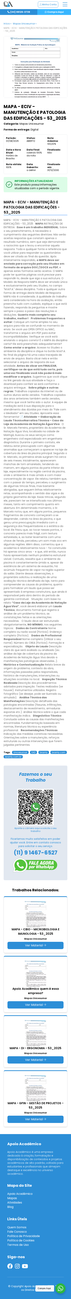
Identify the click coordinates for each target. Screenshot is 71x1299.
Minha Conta (49, 4)
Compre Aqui (55, 11)
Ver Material (34, 945)
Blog (10, 1207)
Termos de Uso (18, 1245)
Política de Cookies (20, 1240)
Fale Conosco (17, 1232)
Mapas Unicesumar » (25, 23)
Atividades (14, 1202)
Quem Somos (16, 1227)
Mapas (12, 1198)
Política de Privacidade (23, 1236)
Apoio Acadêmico (20, 1194)
